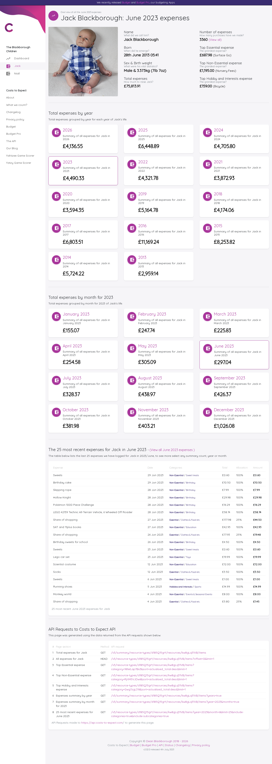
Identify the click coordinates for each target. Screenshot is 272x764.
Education (191, 527)
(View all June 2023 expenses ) (172, 450)
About (10, 97)
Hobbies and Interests (180, 586)
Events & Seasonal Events (199, 594)
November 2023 (153, 409)
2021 (218, 161)
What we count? (16, 104)
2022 (143, 161)
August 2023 (150, 377)
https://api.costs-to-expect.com (102, 722)
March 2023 (225, 314)
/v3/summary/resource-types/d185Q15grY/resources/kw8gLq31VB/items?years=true (166, 695)
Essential (174, 519)
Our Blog (12, 148)
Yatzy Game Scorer (18, 162)
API (161, 745)
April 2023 (72, 345)
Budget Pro (143, 2)
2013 (142, 257)
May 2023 (147, 345)
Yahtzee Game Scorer (20, 155)
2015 (218, 225)
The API (11, 141)
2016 (142, 225)
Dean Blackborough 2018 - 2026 (167, 741)
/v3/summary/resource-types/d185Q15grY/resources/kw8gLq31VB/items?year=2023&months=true (175, 701)
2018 (218, 193)
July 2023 (72, 377)
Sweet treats (192, 475)
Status (169, 745)
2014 (67, 257)
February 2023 (152, 314)
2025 (143, 130)
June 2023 (224, 346)
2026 (67, 130)
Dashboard (21, 58)
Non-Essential (176, 475)
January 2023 (76, 314)
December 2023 (229, 409)
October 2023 (75, 409)
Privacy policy (15, 119)
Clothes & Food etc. (190, 519)
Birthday (190, 482)
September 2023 (229, 377)
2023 (67, 162)
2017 (67, 225)
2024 (218, 130)
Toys (188, 557)
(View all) (215, 40)
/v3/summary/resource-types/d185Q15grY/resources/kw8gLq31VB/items (158, 652)
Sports (198, 586)
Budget (126, 2)
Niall (16, 73)
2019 (142, 193)
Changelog (13, 112)
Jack (17, 65)
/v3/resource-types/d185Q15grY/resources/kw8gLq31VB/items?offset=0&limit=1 (162, 658)
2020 (67, 193)
